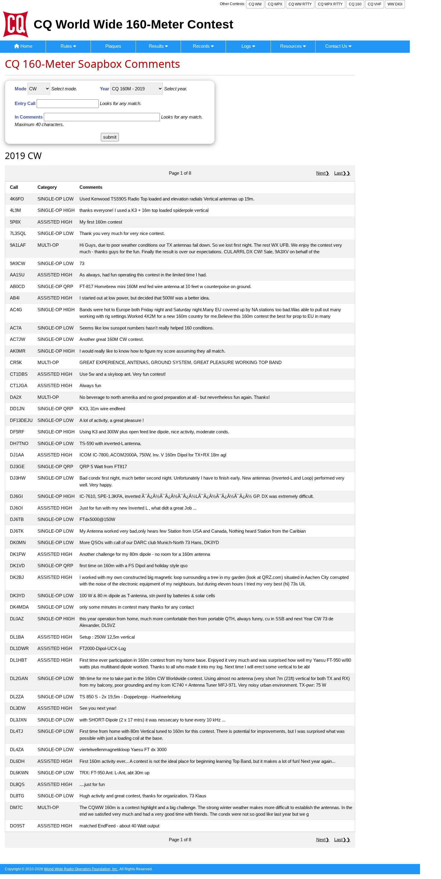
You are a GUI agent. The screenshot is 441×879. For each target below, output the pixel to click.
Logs (247, 46)
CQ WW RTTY (300, 4)
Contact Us (337, 46)
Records (202, 46)
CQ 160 (355, 4)
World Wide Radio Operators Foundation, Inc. (81, 869)
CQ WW (255, 4)
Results (157, 46)
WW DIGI (395, 4)
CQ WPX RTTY (330, 4)
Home (25, 46)
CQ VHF (374, 4)
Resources (291, 46)
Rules (67, 46)
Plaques (113, 46)
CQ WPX (275, 4)
